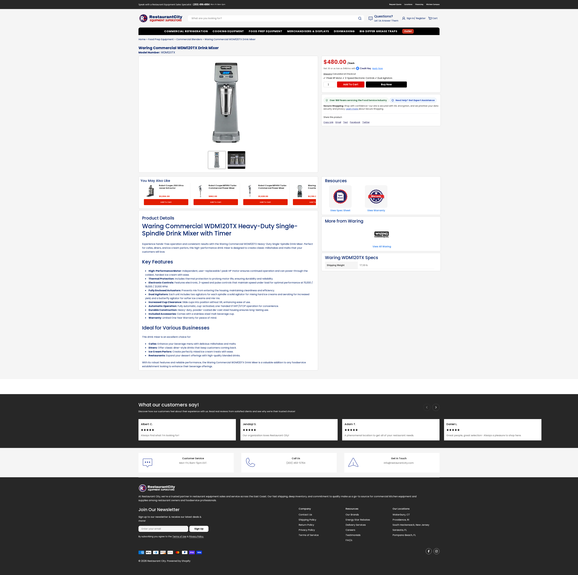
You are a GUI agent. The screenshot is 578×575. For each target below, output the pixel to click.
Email (338, 122)
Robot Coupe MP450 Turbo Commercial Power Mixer (272, 186)
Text (345, 122)
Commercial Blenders (189, 39)
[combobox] (276, 18)
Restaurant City (156, 561)
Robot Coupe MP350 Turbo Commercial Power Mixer (222, 186)
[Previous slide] (426, 407)
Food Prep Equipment (161, 39)
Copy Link (328, 122)
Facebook (355, 122)
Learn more (352, 108)
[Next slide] (436, 407)
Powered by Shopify (178, 561)
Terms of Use (179, 536)
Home (142, 39)
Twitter (366, 122)
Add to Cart (350, 84)
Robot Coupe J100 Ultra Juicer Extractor (171, 186)
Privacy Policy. (196, 536)
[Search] (360, 18)
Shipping (327, 73)
